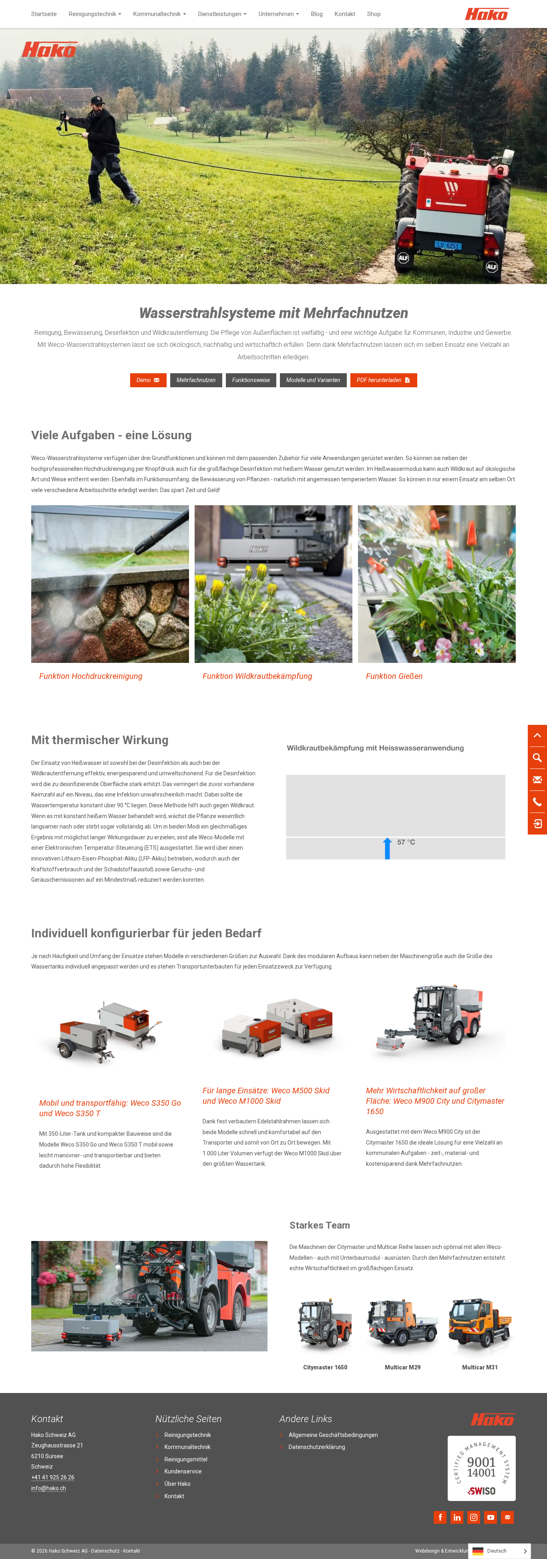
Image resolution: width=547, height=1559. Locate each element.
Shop (374, 14)
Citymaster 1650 (325, 1367)
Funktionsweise (251, 380)
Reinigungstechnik (92, 14)
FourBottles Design (465, 1551)
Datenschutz (105, 1551)
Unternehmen (276, 14)
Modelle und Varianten (313, 380)
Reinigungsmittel (186, 1459)
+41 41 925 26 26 (52, 1477)
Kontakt (345, 14)
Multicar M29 (402, 1367)
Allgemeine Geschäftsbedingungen (333, 1435)
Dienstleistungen (219, 14)
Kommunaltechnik (157, 14)
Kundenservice (183, 1471)
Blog (317, 14)
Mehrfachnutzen (196, 380)
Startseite (44, 14)
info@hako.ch (48, 1488)
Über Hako (178, 1484)
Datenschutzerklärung (317, 1447)
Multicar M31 (480, 1367)
